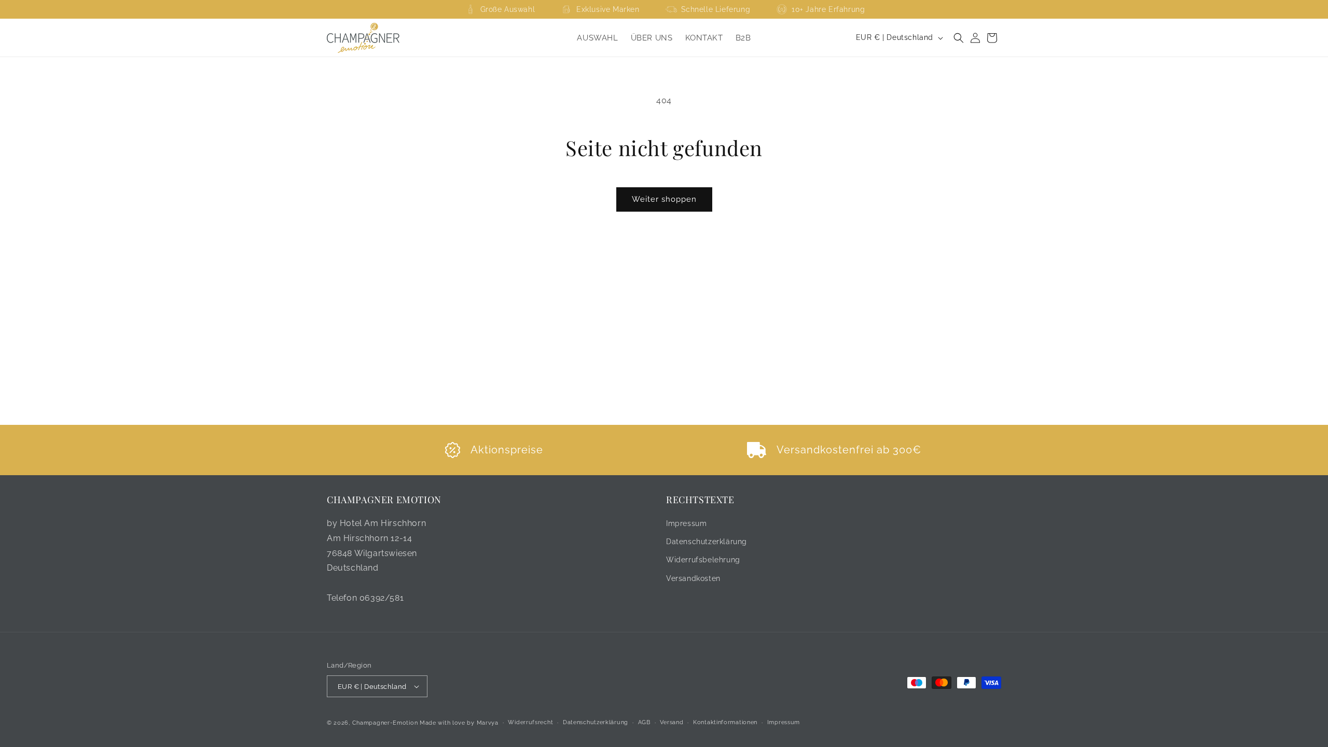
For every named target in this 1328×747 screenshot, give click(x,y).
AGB (644, 722)
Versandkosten (693, 578)
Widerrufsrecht (530, 722)
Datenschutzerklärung (706, 541)
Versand (671, 722)
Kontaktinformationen (725, 722)
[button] (958, 37)
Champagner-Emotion (385, 723)
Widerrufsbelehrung (703, 560)
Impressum (686, 523)
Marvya (488, 723)
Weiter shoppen (664, 199)
